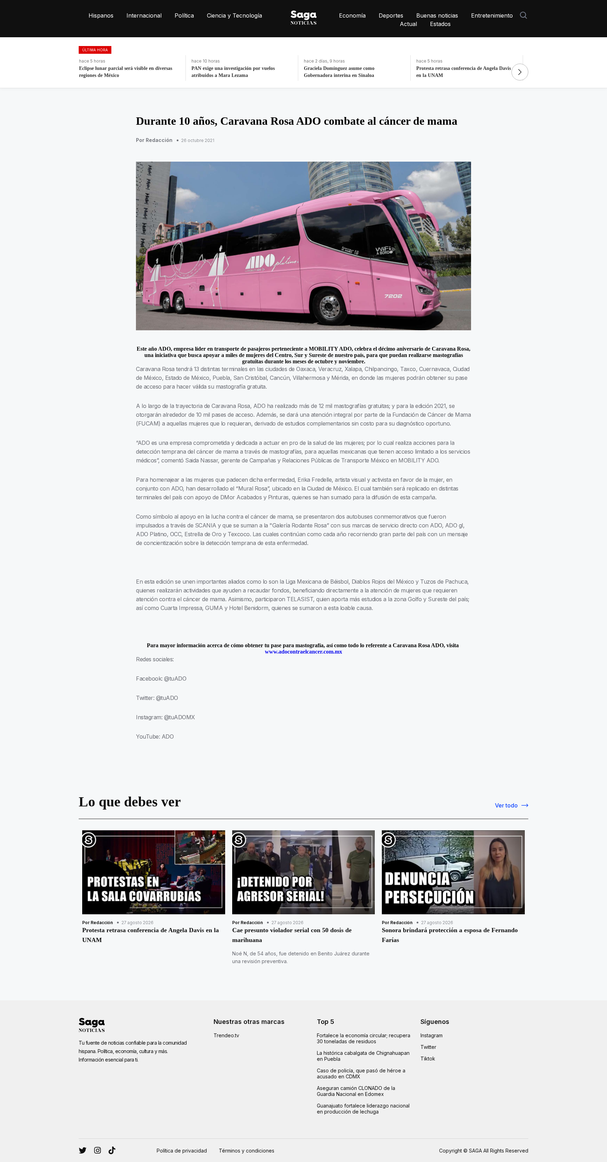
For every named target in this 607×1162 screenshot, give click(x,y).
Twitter (428, 1047)
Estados (440, 23)
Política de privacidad (182, 1151)
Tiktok (427, 1059)
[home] (303, 16)
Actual (408, 23)
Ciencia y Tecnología (234, 15)
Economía (352, 15)
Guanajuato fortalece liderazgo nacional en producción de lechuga (363, 1109)
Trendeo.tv (226, 1035)
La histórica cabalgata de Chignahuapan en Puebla (363, 1056)
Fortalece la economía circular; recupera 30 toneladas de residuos (363, 1038)
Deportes (391, 15)
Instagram (431, 1035)
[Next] (519, 72)
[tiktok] (112, 1150)
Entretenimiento (492, 15)
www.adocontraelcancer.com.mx (303, 652)
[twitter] (97, 1150)
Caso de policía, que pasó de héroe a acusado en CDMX (361, 1073)
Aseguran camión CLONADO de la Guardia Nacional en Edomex (356, 1091)
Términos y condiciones (246, 1151)
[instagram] (82, 1150)
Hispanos (101, 15)
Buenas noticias (437, 15)
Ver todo (506, 805)
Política (184, 15)
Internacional (144, 15)
